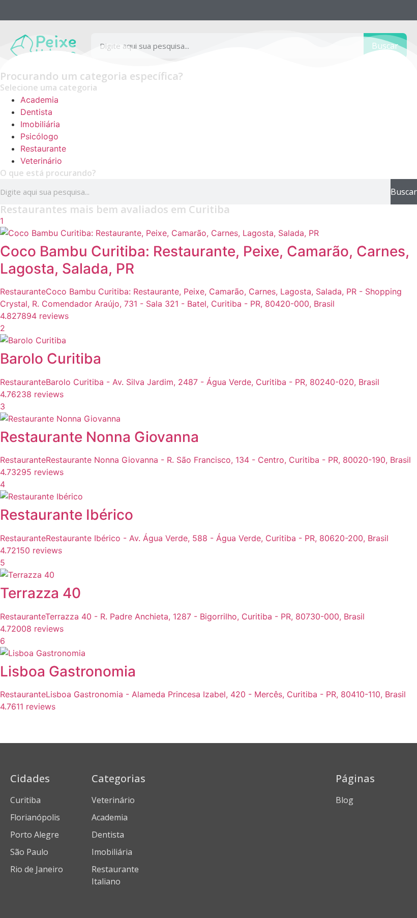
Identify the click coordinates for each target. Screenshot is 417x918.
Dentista (36, 112)
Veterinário (41, 161)
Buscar (404, 191)
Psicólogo (39, 136)
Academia (39, 100)
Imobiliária (40, 124)
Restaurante (43, 148)
